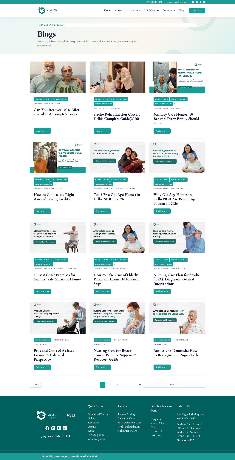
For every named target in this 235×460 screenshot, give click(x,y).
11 (140, 385)
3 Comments (131, 188)
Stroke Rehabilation (129, 426)
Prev (37, 385)
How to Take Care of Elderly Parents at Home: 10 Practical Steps (117, 279)
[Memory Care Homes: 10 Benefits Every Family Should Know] (177, 77)
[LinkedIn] (204, 2)
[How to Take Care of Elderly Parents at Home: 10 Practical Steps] (117, 237)
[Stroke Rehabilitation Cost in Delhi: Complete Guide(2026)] (117, 77)
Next (197, 385)
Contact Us (197, 10)
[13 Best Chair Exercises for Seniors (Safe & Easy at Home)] (58, 237)
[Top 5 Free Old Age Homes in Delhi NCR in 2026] (117, 157)
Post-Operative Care (129, 422)
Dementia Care (126, 418)
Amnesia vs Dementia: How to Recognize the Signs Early (176, 352)
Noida (154, 427)
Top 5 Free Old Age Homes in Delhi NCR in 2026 (117, 197)
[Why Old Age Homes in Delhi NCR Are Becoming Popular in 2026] (177, 157)
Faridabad (156, 435)
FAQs (91, 431)
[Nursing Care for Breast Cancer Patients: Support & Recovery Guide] (117, 318)
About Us (120, 10)
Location (168, 10)
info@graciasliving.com (177, 2)
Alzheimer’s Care (127, 431)
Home (107, 10)
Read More (44, 132)
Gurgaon (156, 419)
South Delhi (157, 423)
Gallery (92, 418)
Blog (182, 10)
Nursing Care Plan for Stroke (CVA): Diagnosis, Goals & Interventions (177, 279)
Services (133, 10)
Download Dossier (98, 414)
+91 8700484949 (154, 2)
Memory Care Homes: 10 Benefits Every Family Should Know (176, 119)
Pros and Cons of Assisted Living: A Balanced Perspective (54, 355)
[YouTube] (200, 2)
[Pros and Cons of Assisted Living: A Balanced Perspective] (58, 318)
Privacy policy (96, 435)
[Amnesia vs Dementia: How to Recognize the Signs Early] (177, 318)
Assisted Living (42, 99)
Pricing (92, 426)
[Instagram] (197, 2)
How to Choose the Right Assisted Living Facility (54, 197)
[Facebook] (193, 2)
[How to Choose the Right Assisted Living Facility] (58, 157)
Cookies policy (96, 439)
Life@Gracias (151, 10)
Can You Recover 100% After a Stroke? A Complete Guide (56, 112)
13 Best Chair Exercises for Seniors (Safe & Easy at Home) (57, 277)
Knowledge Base (59, 99)
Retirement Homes (103, 104)
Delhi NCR (157, 431)
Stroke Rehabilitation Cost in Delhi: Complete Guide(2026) (117, 116)
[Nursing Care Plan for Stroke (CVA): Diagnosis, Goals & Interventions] (177, 237)
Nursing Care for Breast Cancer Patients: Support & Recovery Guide (115, 355)
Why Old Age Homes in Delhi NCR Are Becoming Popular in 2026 (174, 199)
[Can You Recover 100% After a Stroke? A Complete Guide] (58, 77)
